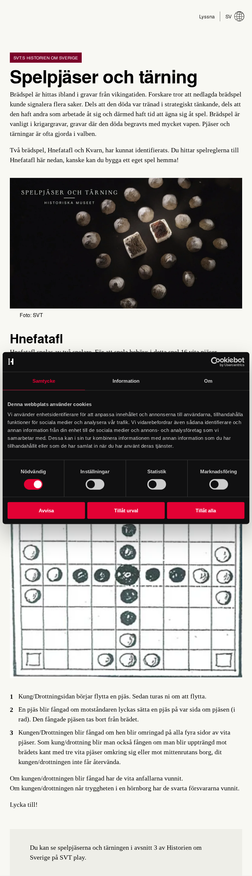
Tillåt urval (126, 510)
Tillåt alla (206, 510)
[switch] (95, 484)
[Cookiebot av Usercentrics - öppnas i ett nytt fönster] (215, 362)
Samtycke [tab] (43, 380)
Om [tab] (208, 380)
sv (228, 16)
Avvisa (46, 510)
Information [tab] (126, 380)
